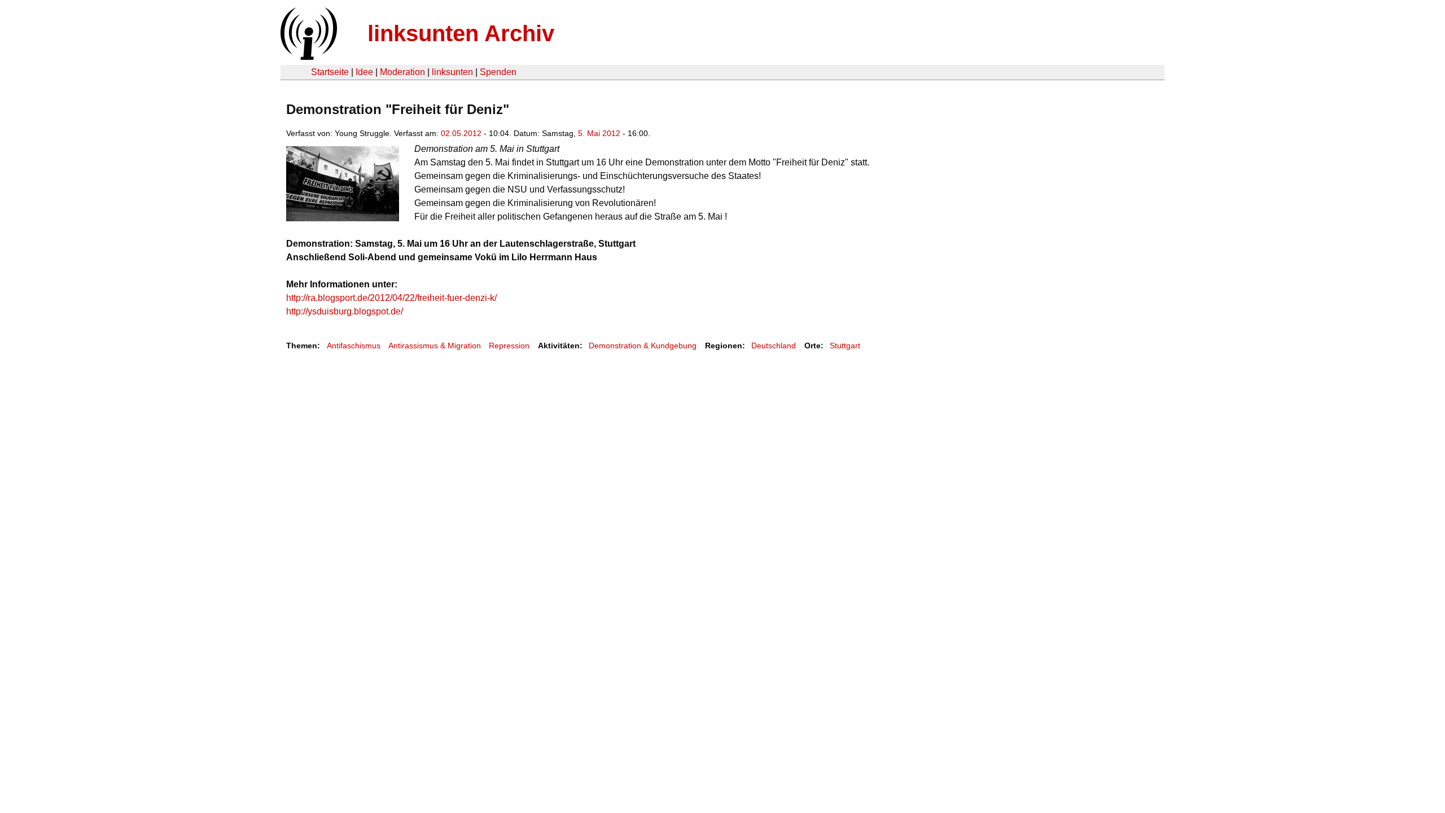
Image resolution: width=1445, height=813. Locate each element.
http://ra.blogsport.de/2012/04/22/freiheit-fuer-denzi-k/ (391, 298)
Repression (509, 345)
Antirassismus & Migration (434, 345)
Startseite (330, 72)
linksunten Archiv (460, 33)
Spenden (498, 72)
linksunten (452, 72)
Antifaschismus (353, 345)
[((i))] (308, 57)
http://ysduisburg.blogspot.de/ (344, 311)
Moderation (402, 72)
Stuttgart (845, 345)
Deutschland (773, 345)
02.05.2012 (461, 133)
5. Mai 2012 (599, 133)
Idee (364, 72)
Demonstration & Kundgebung (643, 345)
